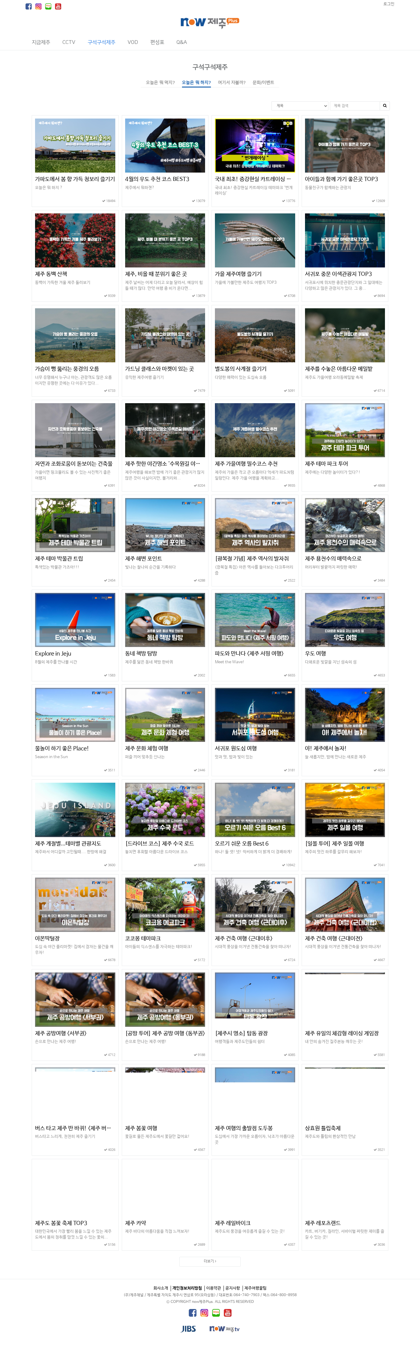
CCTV (68, 42)
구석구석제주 (210, 67)
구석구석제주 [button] (101, 42)
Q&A (181, 42)
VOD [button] (133, 42)
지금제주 (41, 42)
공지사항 (232, 1288)
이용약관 (213, 1288)
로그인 (388, 4)
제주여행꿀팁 (255, 1288)
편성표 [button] (157, 42)
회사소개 (160, 1288)
